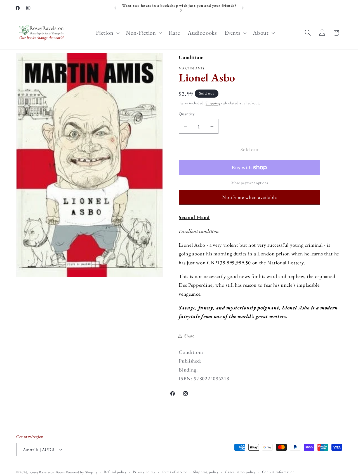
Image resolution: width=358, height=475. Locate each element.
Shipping (213, 102)
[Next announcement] (243, 8)
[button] (107, 32)
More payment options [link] (249, 182)
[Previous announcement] (115, 8)
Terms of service (174, 471)
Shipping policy (206, 471)
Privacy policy (144, 471)
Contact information (278, 471)
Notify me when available (249, 197)
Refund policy (115, 471)
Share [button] (189, 336)
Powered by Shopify (82, 472)
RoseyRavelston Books (47, 472)
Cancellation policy (240, 471)
